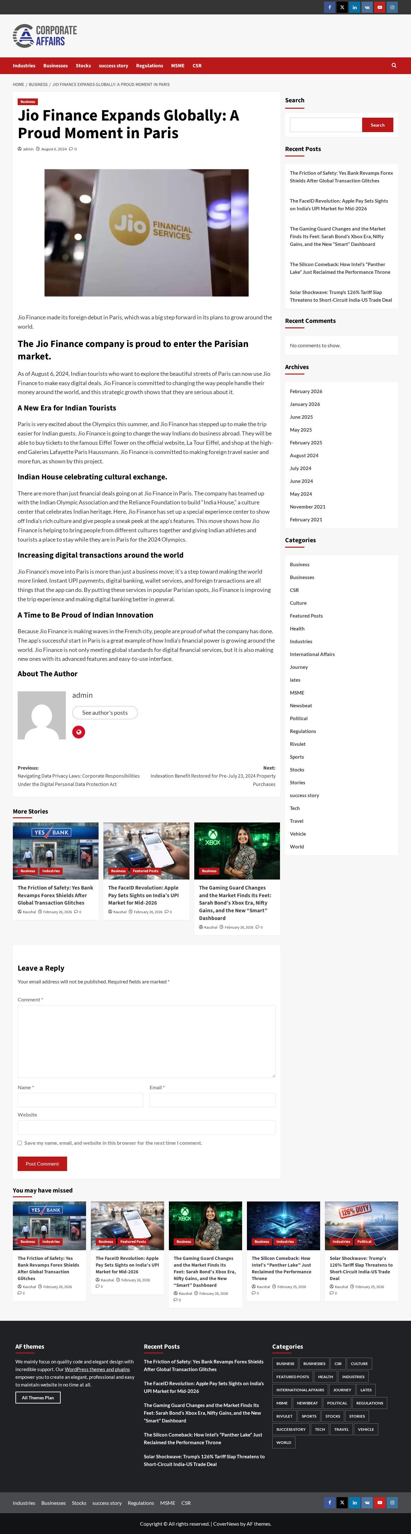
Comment (30, 999)
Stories (297, 782)
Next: (213, 776)
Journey (299, 667)
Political (299, 718)
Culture (298, 603)
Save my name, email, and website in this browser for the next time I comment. (113, 1143)
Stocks (83, 65)
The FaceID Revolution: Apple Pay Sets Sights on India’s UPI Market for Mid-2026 (143, 895)
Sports (297, 757)
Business (28, 102)
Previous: (79, 776)
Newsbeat (301, 705)
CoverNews (226, 1524)
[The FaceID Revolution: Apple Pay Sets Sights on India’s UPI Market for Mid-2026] (146, 851)
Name (26, 1087)
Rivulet (298, 744)
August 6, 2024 (54, 149)
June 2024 (301, 481)
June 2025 (301, 416)
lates (295, 680)
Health (297, 628)
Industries (24, 65)
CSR (197, 65)
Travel (296, 821)
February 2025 (306, 442)
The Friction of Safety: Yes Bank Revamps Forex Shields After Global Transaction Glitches (55, 895)
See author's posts (105, 712)
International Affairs (312, 654)
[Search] (394, 66)
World (297, 846)
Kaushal (29, 912)
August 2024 (304, 455)
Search (294, 100)
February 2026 (306, 391)
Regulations (149, 65)
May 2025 (301, 429)
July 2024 (300, 468)
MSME (178, 65)
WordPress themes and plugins (97, 1369)
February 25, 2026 (291, 1287)
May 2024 (301, 493)
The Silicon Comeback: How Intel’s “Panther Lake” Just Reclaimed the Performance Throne (340, 268)
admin (28, 149)
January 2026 (305, 404)
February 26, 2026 (57, 912)
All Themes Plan (38, 1397)
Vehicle (298, 834)
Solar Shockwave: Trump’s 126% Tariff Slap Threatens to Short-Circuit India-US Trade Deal (341, 296)
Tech (295, 808)
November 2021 (308, 506)
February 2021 (306, 519)
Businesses (55, 65)
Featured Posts (145, 871)
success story (113, 65)
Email (157, 1087)
